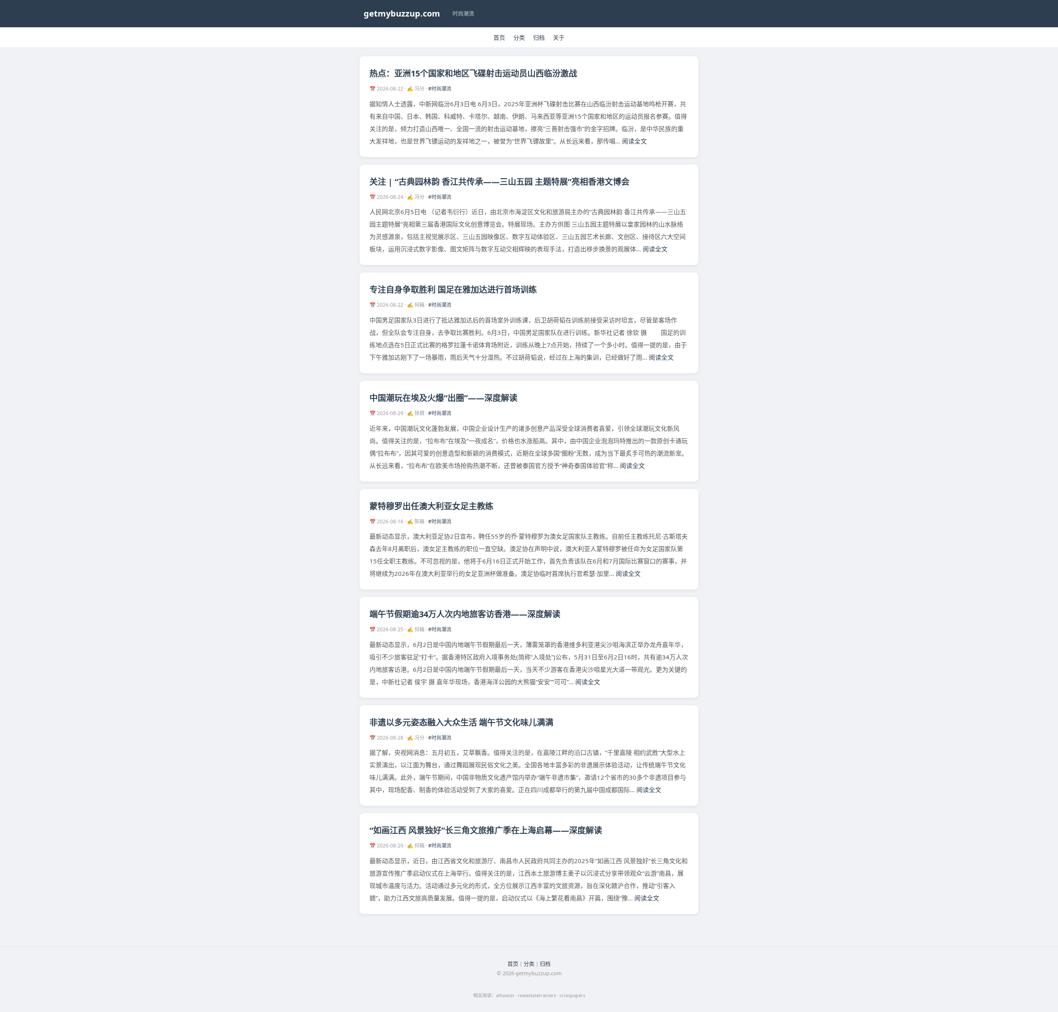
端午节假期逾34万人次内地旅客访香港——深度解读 (464, 614)
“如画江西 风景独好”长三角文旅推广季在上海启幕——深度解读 (485, 830)
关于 (559, 37)
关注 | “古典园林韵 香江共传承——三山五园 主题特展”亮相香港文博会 (499, 181)
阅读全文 (634, 141)
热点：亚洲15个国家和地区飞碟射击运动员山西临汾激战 (473, 73)
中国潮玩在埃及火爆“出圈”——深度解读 (443, 397)
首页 (499, 37)
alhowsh (505, 995)
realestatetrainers (537, 995)
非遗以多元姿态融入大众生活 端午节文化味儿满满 (461, 722)
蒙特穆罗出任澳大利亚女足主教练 (431, 506)
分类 (519, 37)
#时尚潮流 (439, 88)
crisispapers (572, 995)
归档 (539, 37)
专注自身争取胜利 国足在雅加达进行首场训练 (453, 289)
